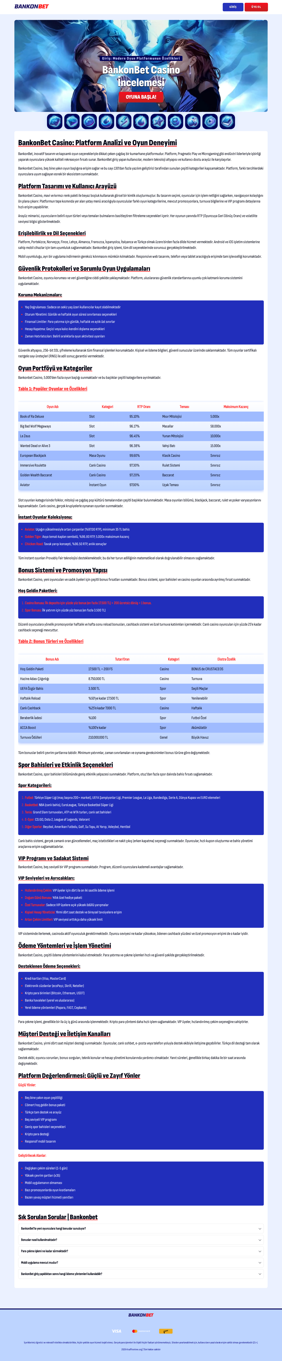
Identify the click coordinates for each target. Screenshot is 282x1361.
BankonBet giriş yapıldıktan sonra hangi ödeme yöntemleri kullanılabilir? (61, 1274)
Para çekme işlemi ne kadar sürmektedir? (44, 1251)
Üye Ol (256, 7)
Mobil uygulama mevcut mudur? (39, 1263)
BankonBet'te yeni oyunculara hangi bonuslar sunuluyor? (53, 1228)
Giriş (233, 7)
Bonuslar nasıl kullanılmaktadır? (39, 1240)
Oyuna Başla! (140, 97)
